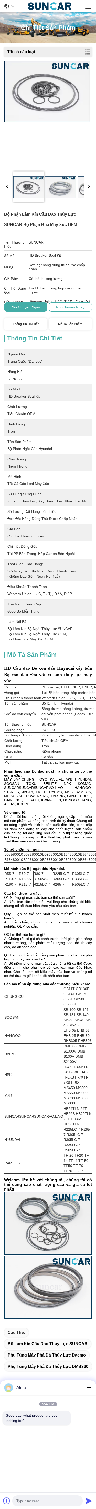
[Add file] (6, 1500)
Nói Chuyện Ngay (26, 307)
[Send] (89, 1500)
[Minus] (89, 1388)
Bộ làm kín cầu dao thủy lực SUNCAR (48, 1344)
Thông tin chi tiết (26, 324)
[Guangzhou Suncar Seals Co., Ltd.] (50, 6)
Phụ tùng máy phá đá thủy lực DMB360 (48, 1366)
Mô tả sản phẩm (70, 324)
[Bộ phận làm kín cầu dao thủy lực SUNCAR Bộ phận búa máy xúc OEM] (47, 114)
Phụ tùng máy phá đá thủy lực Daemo (47, 1355)
